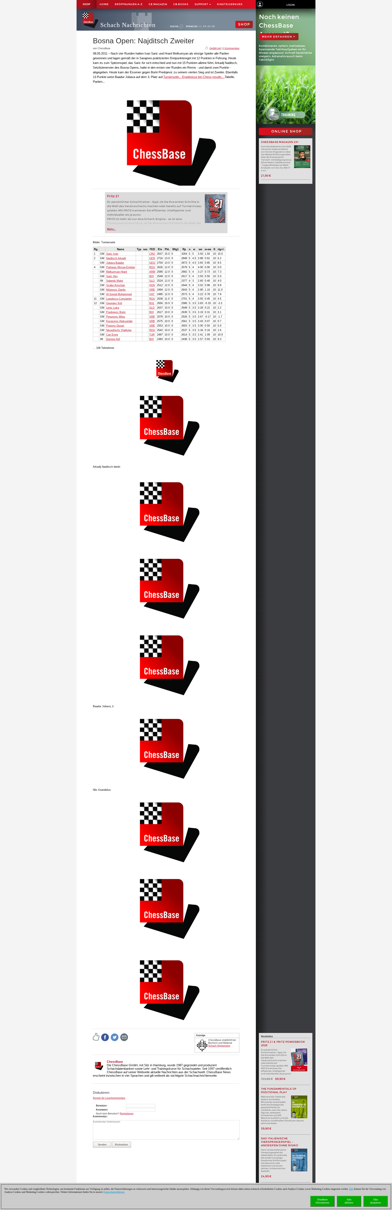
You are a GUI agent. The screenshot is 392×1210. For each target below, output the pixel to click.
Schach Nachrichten (128, 24)
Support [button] (202, 4)
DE (200, 26)
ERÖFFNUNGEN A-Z (129, 4)
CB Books (180, 4)
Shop (86, 4)
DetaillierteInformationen (322, 1201)
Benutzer (101, 1105)
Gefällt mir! (215, 48)
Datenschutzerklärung (113, 1192)
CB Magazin (158, 4)
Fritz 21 (113, 196)
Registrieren (127, 1113)
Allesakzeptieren (375, 1201)
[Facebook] (105, 1037)
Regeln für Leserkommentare (109, 1098)
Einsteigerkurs (230, 4)
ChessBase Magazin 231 (280, 142)
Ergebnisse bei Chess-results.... (203, 77)
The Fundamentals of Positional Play (279, 1090)
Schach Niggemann (219, 1045)
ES (209, 26)
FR (213, 26)
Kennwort (101, 1109)
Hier (351, 1189)
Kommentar (100, 1116)
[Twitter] (114, 1037)
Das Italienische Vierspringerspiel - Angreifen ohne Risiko (279, 1142)
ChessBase (115, 1061)
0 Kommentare (231, 48)
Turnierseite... (172, 77)
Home (104, 4)
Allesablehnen (349, 1201)
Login (290, 4)
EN (205, 26)
